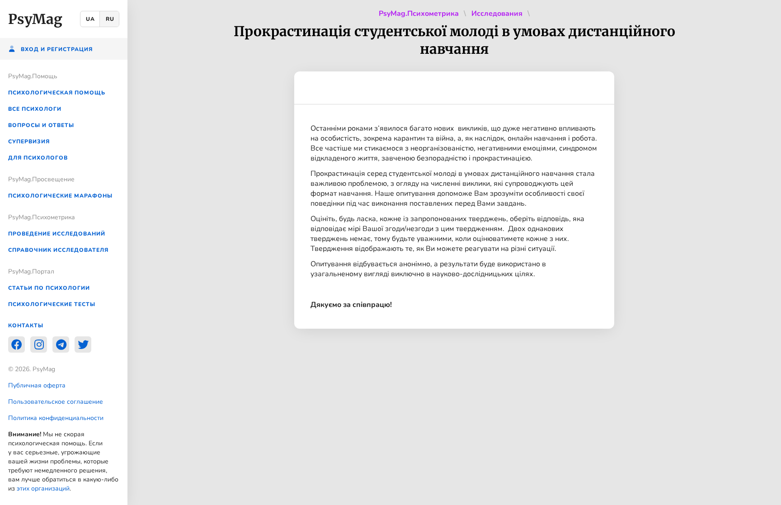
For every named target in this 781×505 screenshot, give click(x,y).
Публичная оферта (37, 385)
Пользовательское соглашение (55, 401)
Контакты (25, 325)
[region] (63, 252)
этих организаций (43, 488)
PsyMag (35, 19)
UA (90, 19)
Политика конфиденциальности (56, 418)
